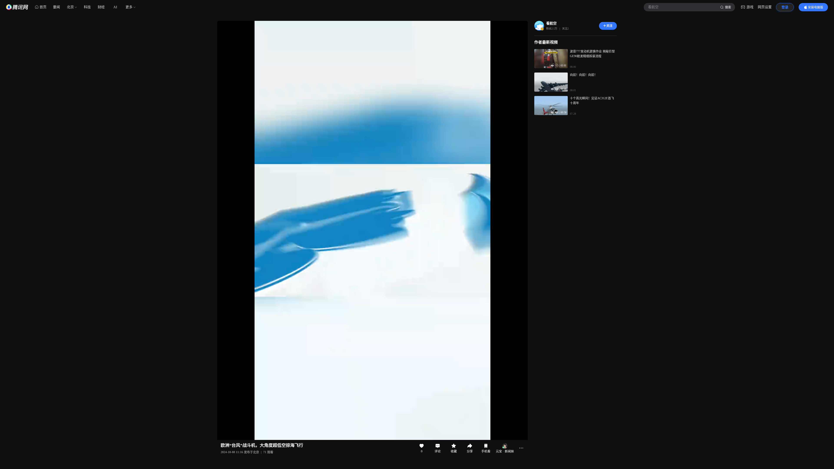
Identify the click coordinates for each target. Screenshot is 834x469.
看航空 (551, 23)
